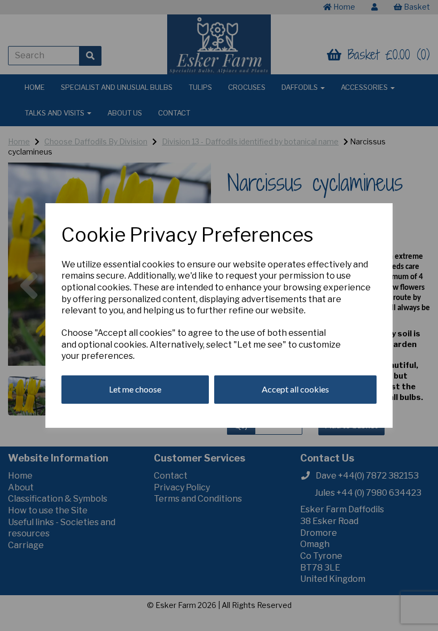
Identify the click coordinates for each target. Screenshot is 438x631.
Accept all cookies (295, 389)
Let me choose (135, 389)
